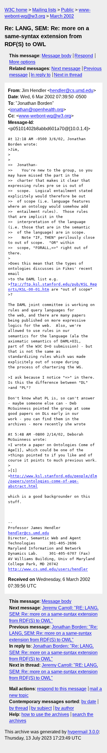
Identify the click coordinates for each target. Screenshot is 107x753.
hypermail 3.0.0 (83, 731)
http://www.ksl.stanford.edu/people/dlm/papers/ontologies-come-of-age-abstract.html (52, 481)
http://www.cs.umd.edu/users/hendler (48, 569)
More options (22, 62)
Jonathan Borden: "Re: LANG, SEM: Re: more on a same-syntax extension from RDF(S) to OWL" (53, 633)
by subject (41, 708)
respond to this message (61, 688)
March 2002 (62, 16)
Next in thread (68, 74)
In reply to (41, 74)
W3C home (16, 9)
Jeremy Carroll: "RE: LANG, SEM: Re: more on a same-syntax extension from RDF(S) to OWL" (53, 614)
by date (88, 701)
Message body (56, 55)
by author (64, 708)
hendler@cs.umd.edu (71, 90)
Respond (83, 55)
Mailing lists (44, 9)
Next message (65, 68)
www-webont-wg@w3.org (45, 115)
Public (67, 9)
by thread (18, 708)
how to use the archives (45, 714)
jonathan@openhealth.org (37, 109)
